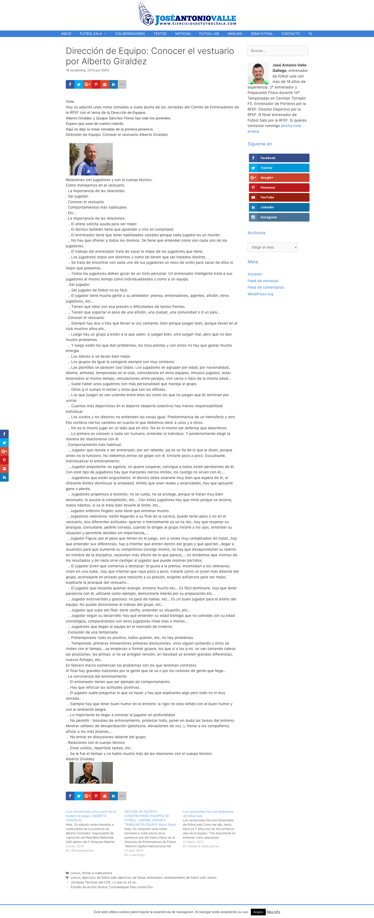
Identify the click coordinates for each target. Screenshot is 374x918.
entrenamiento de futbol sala (185, 877)
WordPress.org (260, 294)
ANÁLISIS (235, 34)
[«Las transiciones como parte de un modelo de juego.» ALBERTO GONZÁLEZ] (95, 831)
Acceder (255, 274)
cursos (76, 873)
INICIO (66, 34)
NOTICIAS (183, 34)
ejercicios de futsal (131, 877)
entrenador (155, 877)
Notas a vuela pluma (97, 873)
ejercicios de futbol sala (99, 877)
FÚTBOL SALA (91, 34)
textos (212, 877)
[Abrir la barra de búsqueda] (310, 34)
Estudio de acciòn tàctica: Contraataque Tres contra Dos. (112, 887)
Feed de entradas (263, 281)
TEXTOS (160, 34)
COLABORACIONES (130, 34)
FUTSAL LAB (209, 34)
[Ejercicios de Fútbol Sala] (187, 13)
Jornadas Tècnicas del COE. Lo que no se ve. (103, 882)
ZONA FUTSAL (262, 34)
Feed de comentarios (266, 287)
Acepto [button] (258, 912)
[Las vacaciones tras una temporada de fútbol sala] (212, 828)
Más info (273, 912)
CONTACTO (291, 34)
